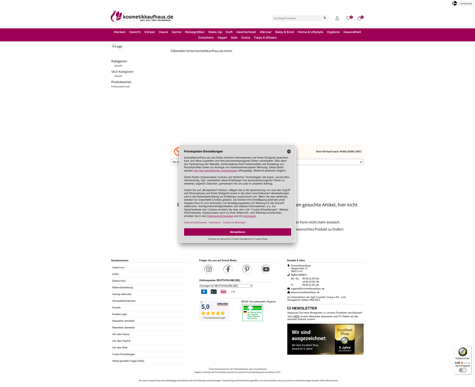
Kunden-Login (119, 314)
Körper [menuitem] (150, 32)
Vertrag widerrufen (122, 294)
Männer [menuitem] (266, 32)
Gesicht (118, 66)
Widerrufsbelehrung (122, 287)
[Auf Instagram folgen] (209, 269)
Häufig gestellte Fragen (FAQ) (128, 361)
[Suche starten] (325, 18)
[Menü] (469, 347)
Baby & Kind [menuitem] (284, 32)
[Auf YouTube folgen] (266, 269)
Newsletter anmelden (123, 321)
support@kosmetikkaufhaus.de (307, 288)
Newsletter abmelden (123, 327)
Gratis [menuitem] (245, 37)
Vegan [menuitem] (222, 37)
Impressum (118, 267)
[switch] (462, 370)
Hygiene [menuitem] (333, 32)
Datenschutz (119, 280)
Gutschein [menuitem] (206, 37)
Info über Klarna (120, 334)
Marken (120, 32)
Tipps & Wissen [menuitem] (265, 37)
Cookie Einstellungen (123, 354)
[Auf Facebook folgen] (228, 269)
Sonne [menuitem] (176, 32)
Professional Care (120, 87)
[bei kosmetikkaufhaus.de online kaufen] (141, 46)
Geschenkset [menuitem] (246, 32)
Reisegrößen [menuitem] (195, 32)
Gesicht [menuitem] (135, 32)
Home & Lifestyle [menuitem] (310, 32)
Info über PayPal (121, 341)
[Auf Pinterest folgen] (247, 269)
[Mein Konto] (337, 18)
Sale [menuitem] (234, 37)
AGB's (115, 274)
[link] (141, 16)
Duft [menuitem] (229, 32)
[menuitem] (120, 32)
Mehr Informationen (329, 380)
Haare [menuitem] (163, 32)
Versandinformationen (123, 300)
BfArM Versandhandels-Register (258, 301)
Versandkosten (260, 369)
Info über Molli (119, 347)
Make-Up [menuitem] (215, 32)
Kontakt (116, 307)
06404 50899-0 (299, 275)
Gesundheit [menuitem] (352, 32)
